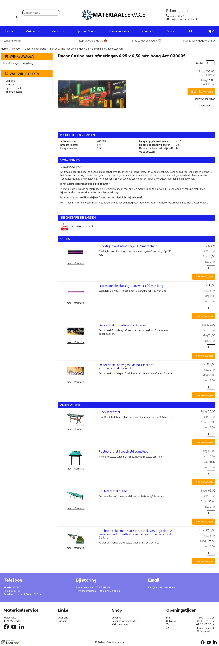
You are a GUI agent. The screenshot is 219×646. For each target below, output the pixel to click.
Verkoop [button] (31, 31)
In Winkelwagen (201, 91)
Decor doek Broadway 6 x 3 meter (122, 325)
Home (9, 31)
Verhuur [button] (57, 31)
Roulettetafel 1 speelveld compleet (123, 451)
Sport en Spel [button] (85, 31)
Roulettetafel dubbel (113, 491)
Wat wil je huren (24, 74)
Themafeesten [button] (118, 31)
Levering (116, 617)
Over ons (148, 31)
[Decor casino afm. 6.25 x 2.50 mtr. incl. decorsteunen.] (92, 94)
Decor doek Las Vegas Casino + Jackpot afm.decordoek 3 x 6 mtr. (126, 366)
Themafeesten (14, 91)
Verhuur (16, 48)
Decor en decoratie (35, 48)
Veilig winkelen (120, 624)
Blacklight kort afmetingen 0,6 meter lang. (128, 246)
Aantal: (199, 63)
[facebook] (7, 630)
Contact (171, 31)
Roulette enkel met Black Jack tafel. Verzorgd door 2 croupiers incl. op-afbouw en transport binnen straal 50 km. (135, 534)
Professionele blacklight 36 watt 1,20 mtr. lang (131, 286)
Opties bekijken (207, 105)
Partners (62, 621)
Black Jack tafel (109, 412)
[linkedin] (22, 630)
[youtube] (15, 630)
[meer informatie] (75, 251)
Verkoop (10, 80)
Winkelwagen (22, 56)
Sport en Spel (13, 88)
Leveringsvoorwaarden (124, 621)
